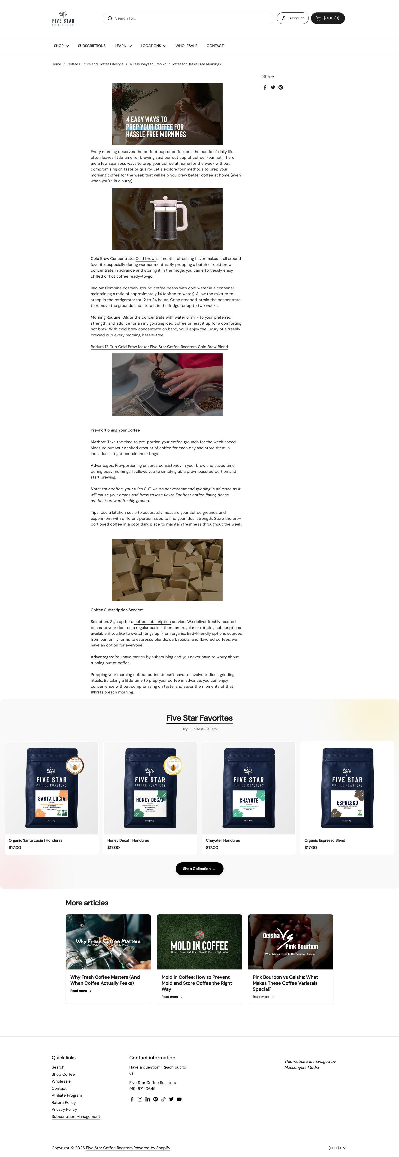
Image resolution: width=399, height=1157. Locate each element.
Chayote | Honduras (223, 840)
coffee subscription (152, 621)
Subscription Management (76, 1116)
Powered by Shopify (151, 1147)
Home (56, 64)
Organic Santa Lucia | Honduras (35, 840)
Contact (59, 1088)
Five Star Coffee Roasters (109, 1147)
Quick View (51, 831)
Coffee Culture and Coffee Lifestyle (95, 64)
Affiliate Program (67, 1095)
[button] (328, 18)
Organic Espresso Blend (325, 840)
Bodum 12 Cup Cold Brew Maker (120, 346)
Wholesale (61, 1081)
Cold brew (146, 258)
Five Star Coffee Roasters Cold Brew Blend (189, 346)
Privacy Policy (64, 1109)
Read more (78, 991)
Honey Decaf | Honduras (128, 840)
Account (296, 18)
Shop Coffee (63, 1074)
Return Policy (64, 1102)
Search (58, 1067)
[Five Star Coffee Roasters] (63, 18)
